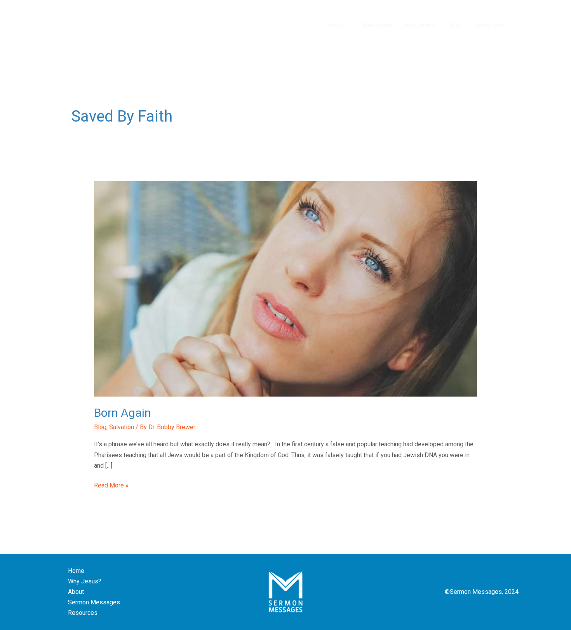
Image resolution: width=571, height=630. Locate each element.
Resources (82, 612)
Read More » (111, 484)
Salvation (121, 427)
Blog (100, 427)
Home (76, 570)
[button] (346, 25)
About (76, 591)
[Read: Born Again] (285, 288)
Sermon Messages (94, 602)
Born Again (122, 412)
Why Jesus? (84, 581)
